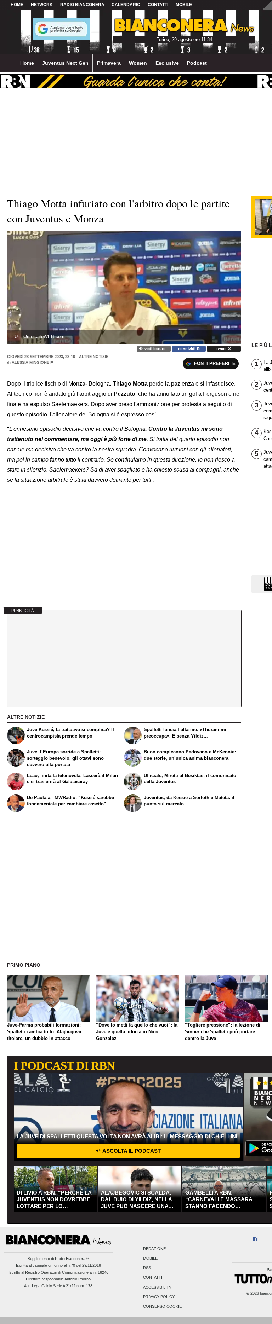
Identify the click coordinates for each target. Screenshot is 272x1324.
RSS (147, 1268)
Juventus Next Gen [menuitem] (65, 63)
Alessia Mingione (30, 362)
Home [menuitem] (27, 63)
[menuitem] (9, 63)
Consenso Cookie (162, 1307)
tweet (222, 349)
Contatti (152, 1278)
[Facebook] (255, 1239)
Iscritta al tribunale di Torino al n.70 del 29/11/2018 (58, 1265)
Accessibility (157, 1287)
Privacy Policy (159, 1297)
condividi (187, 349)
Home (17, 4)
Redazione (154, 1249)
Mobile (150, 1258)
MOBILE (184, 4)
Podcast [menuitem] (197, 63)
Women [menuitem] (138, 63)
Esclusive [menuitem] (167, 63)
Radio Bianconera (82, 4)
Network (42, 4)
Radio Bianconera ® (72, 1258)
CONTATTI (158, 4)
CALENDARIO (126, 4)
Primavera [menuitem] (109, 63)
